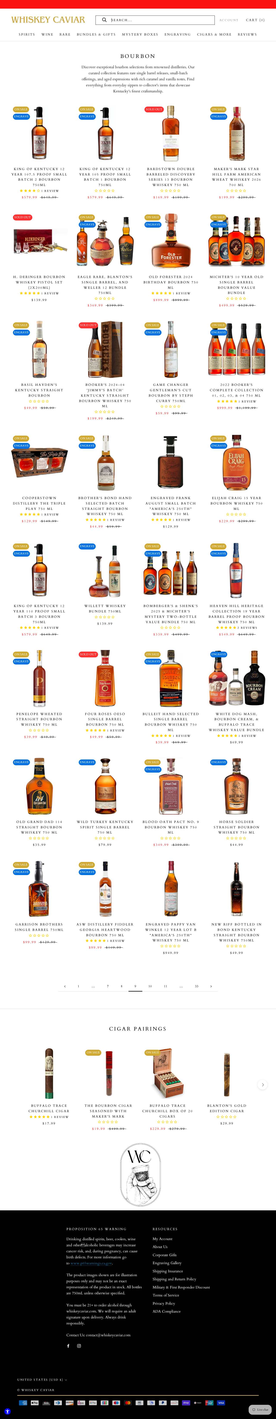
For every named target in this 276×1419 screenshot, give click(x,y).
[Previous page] (65, 986)
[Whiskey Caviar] (48, 20)
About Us (160, 1246)
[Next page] (211, 986)
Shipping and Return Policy (174, 1279)
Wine (47, 34)
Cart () (255, 20)
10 (150, 986)
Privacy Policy (164, 1303)
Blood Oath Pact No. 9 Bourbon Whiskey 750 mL (171, 827)
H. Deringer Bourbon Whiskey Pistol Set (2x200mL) (39, 282)
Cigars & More (214, 34)
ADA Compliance (167, 1311)
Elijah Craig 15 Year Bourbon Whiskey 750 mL (236, 503)
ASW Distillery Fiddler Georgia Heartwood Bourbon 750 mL (105, 929)
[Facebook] (68, 1346)
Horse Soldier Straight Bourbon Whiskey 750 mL (237, 827)
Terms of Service (166, 1295)
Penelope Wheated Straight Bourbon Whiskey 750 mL (39, 719)
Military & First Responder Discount (181, 1287)
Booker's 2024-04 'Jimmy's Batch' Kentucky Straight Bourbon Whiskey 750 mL (105, 395)
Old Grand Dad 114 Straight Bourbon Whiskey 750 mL (39, 827)
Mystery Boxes (140, 34)
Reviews (247, 34)
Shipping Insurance (168, 1271)
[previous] (13, 1085)
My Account (162, 1238)
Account (229, 20)
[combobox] (159, 20)
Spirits (27, 34)
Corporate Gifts (165, 1255)
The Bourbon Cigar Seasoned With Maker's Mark (108, 1111)
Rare (65, 34)
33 (196, 986)
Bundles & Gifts (96, 34)
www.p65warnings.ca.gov (91, 1263)
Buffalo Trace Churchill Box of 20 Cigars (167, 1111)
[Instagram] (79, 1346)
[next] (262, 1085)
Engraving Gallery (167, 1263)
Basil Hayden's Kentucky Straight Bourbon (39, 390)
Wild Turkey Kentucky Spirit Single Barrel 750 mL (105, 827)
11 (165, 986)
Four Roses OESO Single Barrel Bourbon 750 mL (105, 719)
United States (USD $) (40, 1380)
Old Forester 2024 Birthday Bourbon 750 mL (171, 282)
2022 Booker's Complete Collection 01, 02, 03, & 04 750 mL (237, 390)
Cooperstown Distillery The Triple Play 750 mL (39, 503)
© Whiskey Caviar (36, 1390)
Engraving (178, 34)
